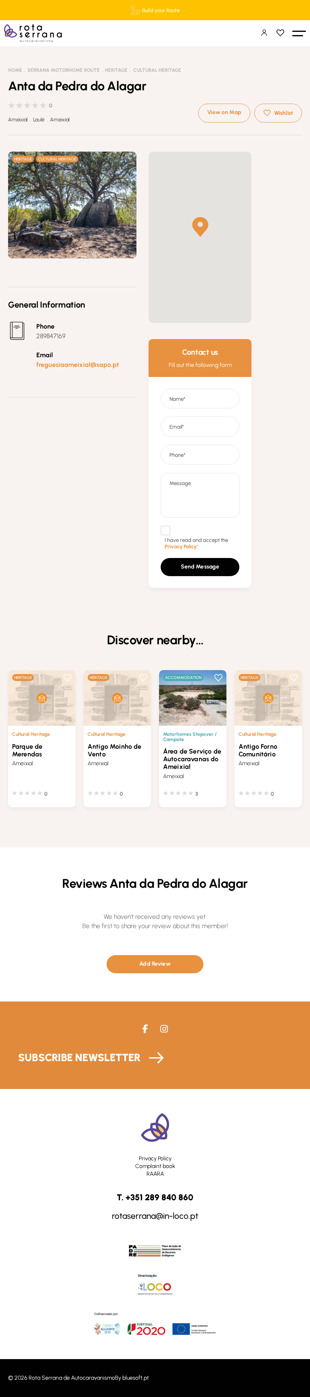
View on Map (224, 112)
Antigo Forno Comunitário (258, 750)
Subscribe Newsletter (79, 1057)
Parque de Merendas (27, 750)
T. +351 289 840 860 (155, 1197)
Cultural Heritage (157, 70)
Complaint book (155, 1166)
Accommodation (183, 677)
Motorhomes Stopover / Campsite (190, 736)
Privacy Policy (155, 1158)
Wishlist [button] (283, 113)
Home (15, 70)
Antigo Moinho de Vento (115, 750)
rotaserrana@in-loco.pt (155, 1216)
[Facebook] (145, 1029)
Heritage (116, 70)
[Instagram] (164, 1029)
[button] (299, 33)
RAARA (155, 1173)
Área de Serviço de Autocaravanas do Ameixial (192, 758)
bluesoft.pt (135, 1377)
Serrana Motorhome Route (63, 70)
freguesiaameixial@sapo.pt (77, 365)
